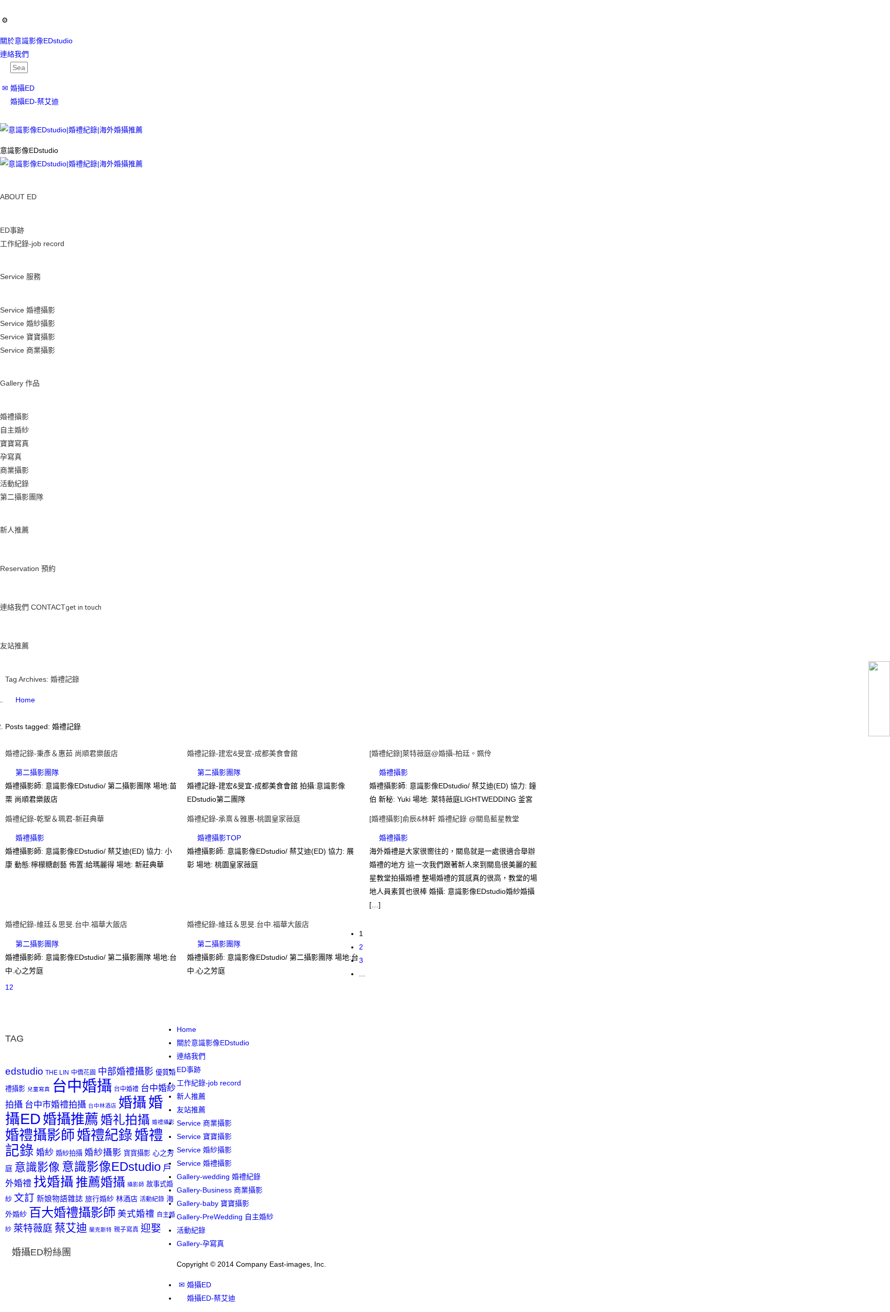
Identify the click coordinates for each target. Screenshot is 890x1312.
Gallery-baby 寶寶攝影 (213, 1203)
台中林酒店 (102, 1105)
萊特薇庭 (33, 1228)
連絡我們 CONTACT (50, 607)
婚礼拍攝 (125, 1120)
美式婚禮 (136, 1214)
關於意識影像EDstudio (36, 41)
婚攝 (132, 1103)
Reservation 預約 (28, 568)
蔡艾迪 (71, 1228)
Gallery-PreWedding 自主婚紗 (225, 1217)
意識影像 (37, 1167)
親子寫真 (126, 1229)
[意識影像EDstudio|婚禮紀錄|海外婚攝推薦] (71, 129)
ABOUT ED (18, 197)
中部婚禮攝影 (125, 1071)
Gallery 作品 (20, 383)
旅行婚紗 (99, 1199)
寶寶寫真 (14, 443)
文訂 (24, 1197)
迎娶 (151, 1228)
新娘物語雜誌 (60, 1199)
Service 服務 (20, 276)
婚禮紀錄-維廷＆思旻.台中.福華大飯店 (66, 924)
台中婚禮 (126, 1089)
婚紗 (45, 1153)
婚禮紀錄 (104, 1135)
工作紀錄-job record (32, 243)
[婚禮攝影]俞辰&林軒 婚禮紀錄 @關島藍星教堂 (444, 819)
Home (186, 1029)
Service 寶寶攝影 (27, 337)
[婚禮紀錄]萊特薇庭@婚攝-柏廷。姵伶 (430, 753)
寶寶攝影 (137, 1153)
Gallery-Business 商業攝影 (220, 1190)
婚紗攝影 (103, 1152)
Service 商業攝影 (27, 350)
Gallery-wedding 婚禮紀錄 (219, 1176)
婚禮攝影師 (40, 1135)
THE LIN (57, 1072)
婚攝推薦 (70, 1119)
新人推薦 (14, 530)
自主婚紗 (14, 430)
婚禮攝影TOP (219, 838)
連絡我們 (14, 54)
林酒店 (127, 1199)
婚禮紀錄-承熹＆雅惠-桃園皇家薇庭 (243, 819)
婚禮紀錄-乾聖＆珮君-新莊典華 (54, 819)
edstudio (24, 1071)
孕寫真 (11, 457)
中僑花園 (83, 1072)
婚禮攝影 (14, 416)
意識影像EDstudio (111, 1166)
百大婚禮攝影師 (72, 1212)
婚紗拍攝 (69, 1153)
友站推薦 (14, 646)
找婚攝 (53, 1182)
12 (9, 987)
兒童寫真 (38, 1089)
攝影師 (135, 1184)
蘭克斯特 (100, 1230)
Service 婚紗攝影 (27, 323)
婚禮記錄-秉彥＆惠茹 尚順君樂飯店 (61, 753)
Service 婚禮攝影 (27, 310)
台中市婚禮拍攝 (55, 1105)
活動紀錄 (14, 483)
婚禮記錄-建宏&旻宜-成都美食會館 (242, 753)
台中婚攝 (82, 1085)
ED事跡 (12, 230)
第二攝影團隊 (21, 497)
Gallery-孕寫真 (200, 1243)
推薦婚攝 (100, 1182)
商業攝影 (14, 470)
